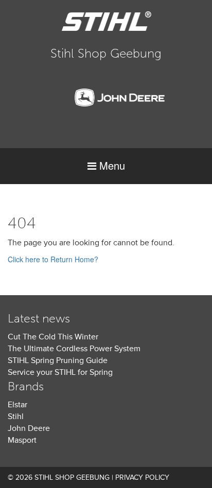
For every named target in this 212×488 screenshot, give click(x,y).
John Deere (29, 428)
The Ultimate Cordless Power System (74, 349)
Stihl (16, 416)
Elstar (17, 405)
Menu (110, 165)
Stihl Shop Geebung (106, 53)
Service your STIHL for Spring (60, 372)
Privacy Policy (142, 477)
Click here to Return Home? (53, 259)
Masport (22, 440)
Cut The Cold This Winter (53, 337)
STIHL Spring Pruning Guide (58, 360)
